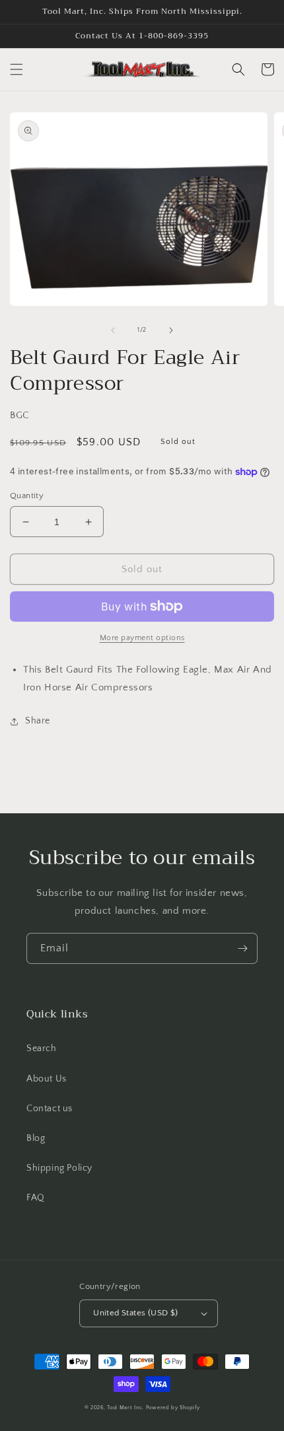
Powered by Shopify (173, 1408)
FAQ (35, 1197)
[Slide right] (171, 330)
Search (41, 1048)
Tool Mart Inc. (125, 1408)
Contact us (49, 1108)
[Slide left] (112, 330)
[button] (16, 69)
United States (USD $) (135, 1312)
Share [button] (37, 721)
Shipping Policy (59, 1168)
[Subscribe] (242, 948)
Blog (35, 1138)
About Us (46, 1079)
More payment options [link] (142, 638)
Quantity (27, 495)
